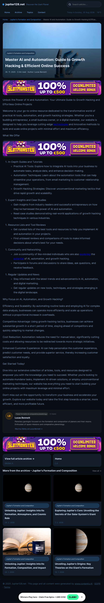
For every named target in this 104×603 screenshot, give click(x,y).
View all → (96, 471)
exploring (85, 254)
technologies (60, 124)
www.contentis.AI (83, 583)
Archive (18, 12)
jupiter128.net (15, 4)
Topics (30, 12)
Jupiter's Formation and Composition (25, 19)
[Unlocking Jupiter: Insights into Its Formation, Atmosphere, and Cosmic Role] (27, 500)
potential (19, 258)
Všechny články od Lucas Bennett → (28, 429)
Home (7, 12)
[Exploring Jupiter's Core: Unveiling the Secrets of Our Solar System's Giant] (77, 500)
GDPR (97, 583)
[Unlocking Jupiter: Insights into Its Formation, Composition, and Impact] (27, 551)
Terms (7, 587)
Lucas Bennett (22, 417)
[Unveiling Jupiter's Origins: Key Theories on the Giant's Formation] (77, 551)
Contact (41, 12)
